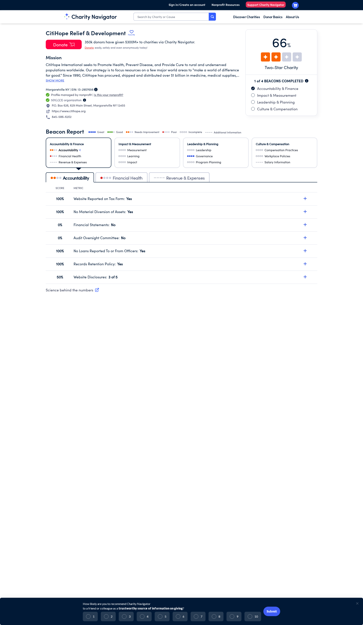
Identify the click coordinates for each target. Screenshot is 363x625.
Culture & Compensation (277, 109)
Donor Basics (272, 16)
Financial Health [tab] (128, 178)
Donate (89, 47)
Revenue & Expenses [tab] (185, 178)
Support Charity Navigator (265, 4)
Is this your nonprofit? (108, 95)
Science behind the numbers (69, 290)
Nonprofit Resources (226, 4)
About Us (292, 16)
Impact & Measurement (276, 95)
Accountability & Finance (277, 88)
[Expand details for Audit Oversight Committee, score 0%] (305, 237)
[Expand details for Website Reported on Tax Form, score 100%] (305, 198)
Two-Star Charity (281, 67)
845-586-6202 (61, 117)
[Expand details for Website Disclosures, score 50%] (305, 277)
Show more (55, 80)
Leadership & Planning (276, 102)
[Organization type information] (84, 100)
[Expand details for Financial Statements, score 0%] (305, 224)
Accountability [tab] (76, 178)
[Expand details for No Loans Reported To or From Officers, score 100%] (305, 250)
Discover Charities (246, 16)
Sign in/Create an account (187, 4)
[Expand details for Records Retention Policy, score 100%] (305, 264)
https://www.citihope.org (69, 111)
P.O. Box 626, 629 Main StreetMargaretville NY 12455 (88, 105)
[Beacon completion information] (306, 81)
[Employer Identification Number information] (96, 89)
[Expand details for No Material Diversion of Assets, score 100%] (305, 211)
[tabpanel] (181, 235)
